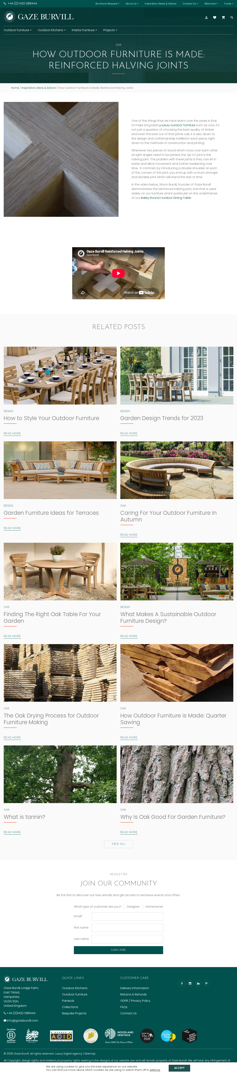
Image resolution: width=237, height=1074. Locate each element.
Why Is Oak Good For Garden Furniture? (172, 817)
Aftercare (210, 3)
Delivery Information (134, 988)
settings (155, 1070)
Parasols (68, 1001)
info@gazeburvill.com (22, 1020)
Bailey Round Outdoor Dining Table (166, 198)
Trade (227, 3)
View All (118, 844)
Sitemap (90, 1053)
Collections (70, 1007)
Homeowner (154, 907)
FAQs (123, 1007)
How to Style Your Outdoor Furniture (51, 418)
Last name (81, 939)
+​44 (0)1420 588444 (21, 1013)
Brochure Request (106, 3)
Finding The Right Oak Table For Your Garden (52, 617)
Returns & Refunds (133, 994)
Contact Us (189, 3)
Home (15, 88)
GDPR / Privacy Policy (135, 1001)
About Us (131, 3)
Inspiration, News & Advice (160, 3)
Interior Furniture (83, 30)
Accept (179, 1068)
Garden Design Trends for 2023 (161, 418)
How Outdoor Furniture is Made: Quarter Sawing (173, 719)
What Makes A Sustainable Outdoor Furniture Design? (168, 617)
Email (78, 916)
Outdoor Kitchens (50, 30)
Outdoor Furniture (16, 30)
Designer (133, 907)
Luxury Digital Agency (68, 1053)
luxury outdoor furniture (178, 125)
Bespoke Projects (74, 1013)
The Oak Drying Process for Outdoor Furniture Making (51, 719)
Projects (109, 30)
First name (81, 927)
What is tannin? (24, 817)
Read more (12, 433)
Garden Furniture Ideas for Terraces (51, 513)
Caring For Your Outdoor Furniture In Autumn (168, 516)
